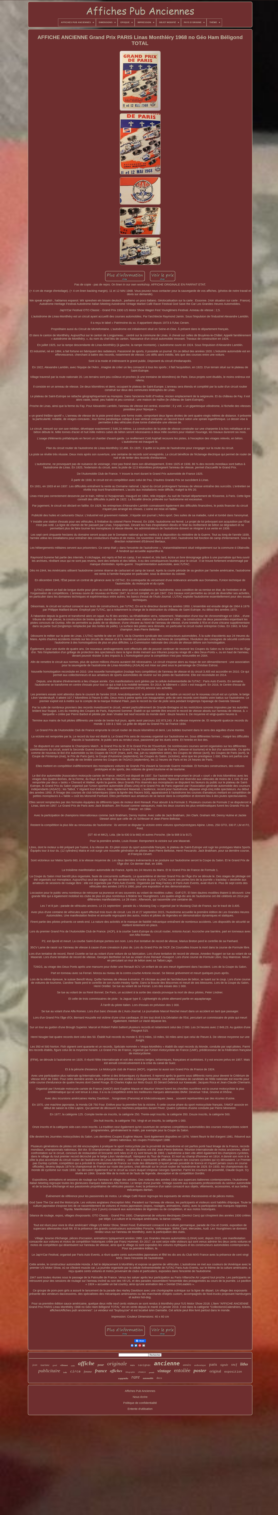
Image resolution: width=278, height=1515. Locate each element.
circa (75, 1371)
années (187, 1364)
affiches (116, 1370)
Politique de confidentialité (140, 1403)
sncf (234, 1364)
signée (224, 1364)
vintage (164, 1370)
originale (117, 1363)
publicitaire (49, 1370)
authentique (200, 1365)
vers (132, 1365)
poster (200, 1370)
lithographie (130, 1372)
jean (34, 1365)
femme (88, 1371)
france (101, 1370)
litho (244, 1364)
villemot (64, 1365)
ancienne (167, 1363)
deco (159, 1378)
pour (101, 1364)
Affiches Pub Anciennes (140, 1391)
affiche (86, 1363)
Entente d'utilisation (140, 1408)
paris (213, 1364)
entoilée (182, 1370)
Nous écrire (140, 1397)
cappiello (123, 1378)
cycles (73, 1366)
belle (65, 1372)
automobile (148, 1378)
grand (55, 1365)
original (215, 1371)
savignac (144, 1365)
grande (151, 1372)
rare (135, 1377)
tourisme (45, 1365)
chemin (142, 1372)
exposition (233, 1371)
